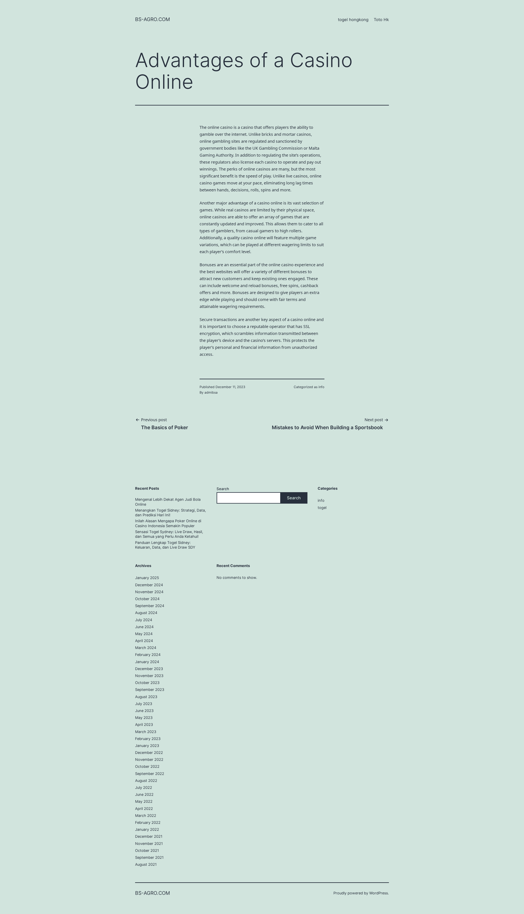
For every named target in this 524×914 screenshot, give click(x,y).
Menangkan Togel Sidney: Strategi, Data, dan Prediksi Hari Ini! (170, 512)
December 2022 (149, 752)
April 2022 (144, 808)
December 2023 (149, 669)
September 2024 (149, 606)
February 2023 (147, 739)
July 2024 (143, 620)
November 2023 (149, 676)
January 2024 (147, 662)
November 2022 (149, 759)
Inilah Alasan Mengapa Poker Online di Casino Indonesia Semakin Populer (168, 523)
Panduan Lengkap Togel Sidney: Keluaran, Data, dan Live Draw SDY (165, 544)
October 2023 (147, 682)
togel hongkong (353, 19)
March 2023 (145, 732)
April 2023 (144, 724)
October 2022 (147, 766)
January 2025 (147, 578)
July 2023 (143, 704)
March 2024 (145, 648)
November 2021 (149, 843)
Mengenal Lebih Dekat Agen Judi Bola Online (168, 501)
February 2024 (148, 654)
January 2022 (147, 829)
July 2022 (143, 787)
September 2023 (149, 689)
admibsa (211, 392)
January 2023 (147, 745)
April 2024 (144, 641)
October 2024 (147, 599)
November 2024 (149, 592)
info (321, 387)
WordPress (378, 893)
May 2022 (143, 801)
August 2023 (146, 697)
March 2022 (145, 815)
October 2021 (147, 850)
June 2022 (144, 794)
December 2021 (148, 836)
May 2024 (144, 634)
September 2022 (149, 773)
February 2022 (147, 822)
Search (223, 489)
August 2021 (146, 864)
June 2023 (144, 711)
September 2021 (149, 857)
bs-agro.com (152, 19)
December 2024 (149, 585)
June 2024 (144, 627)
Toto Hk (381, 19)
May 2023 (143, 717)
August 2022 (146, 780)
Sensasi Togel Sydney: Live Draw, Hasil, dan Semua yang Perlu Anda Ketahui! (169, 534)
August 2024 (146, 613)
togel (322, 507)
